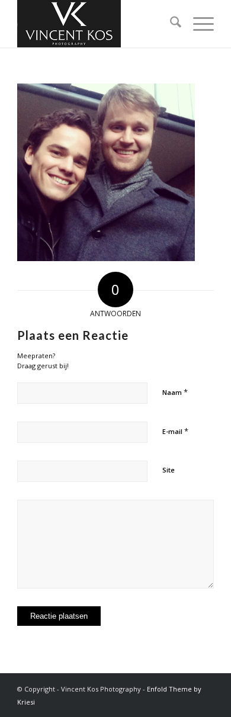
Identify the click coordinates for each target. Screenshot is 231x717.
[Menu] (197, 23)
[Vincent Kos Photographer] (95, 23)
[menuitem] (169, 23)
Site (168, 469)
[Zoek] (169, 23)
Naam (175, 392)
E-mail (175, 431)
